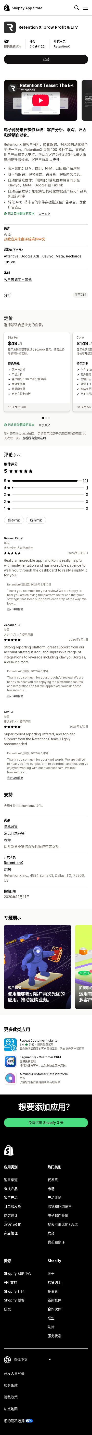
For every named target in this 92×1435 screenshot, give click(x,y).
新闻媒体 (54, 1300)
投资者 (53, 1291)
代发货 (53, 1180)
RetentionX (62, 46)
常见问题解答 (14, 833)
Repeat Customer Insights (38, 1040)
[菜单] (85, 7)
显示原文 (44, 214)
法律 (51, 1327)
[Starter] (43, 418)
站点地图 (11, 1409)
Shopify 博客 (14, 1300)
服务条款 (11, 1385)
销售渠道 (11, 1180)
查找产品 (11, 1189)
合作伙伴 (54, 1309)
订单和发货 (12, 1206)
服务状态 (54, 1336)
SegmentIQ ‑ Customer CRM (40, 1057)
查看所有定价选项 (34, 438)
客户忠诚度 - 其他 (18, 279)
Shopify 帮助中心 (17, 1273)
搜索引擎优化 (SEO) (63, 1224)
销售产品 (11, 1197)
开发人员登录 (14, 1373)
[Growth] (49, 418)
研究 (7, 1309)
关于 (51, 1273)
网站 (7, 869)
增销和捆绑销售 (60, 1206)
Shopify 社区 (14, 1291)
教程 (7, 840)
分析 (7, 295)
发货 (51, 1233)
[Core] (46, 418)
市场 (51, 1189)
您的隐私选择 (14, 1421)
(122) (42, 46)
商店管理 (11, 1233)
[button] (46, 1044)
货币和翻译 (56, 1242)
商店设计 (11, 1215)
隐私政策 (11, 826)
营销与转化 (12, 1224)
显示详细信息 (15, 609)
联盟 (51, 1318)
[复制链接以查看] (22, 538)
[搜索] (76, 7)
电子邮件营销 (58, 1215)
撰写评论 (14, 520)
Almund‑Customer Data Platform (44, 1074)
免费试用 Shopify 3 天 (46, 1122)
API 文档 (10, 1282)
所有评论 (36, 520)
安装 (46, 59)
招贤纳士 (54, 1282)
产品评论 (54, 1197)
